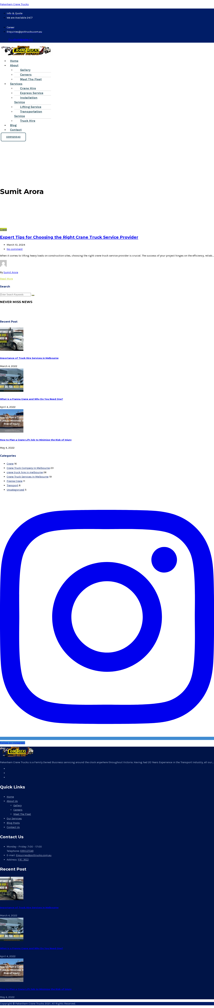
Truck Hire (27, 121)
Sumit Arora (11, 272)
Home (14, 61)
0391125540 (26, 850)
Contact (16, 130)
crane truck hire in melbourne (25, 472)
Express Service (31, 93)
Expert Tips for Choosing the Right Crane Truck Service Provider (69, 237)
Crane (3, 229)
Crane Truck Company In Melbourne (28, 468)
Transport (12, 485)
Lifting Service (30, 107)
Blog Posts (13, 822)
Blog (13, 125)
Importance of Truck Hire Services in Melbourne (29, 358)
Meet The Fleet (31, 79)
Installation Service (25, 100)
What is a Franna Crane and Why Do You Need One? (31, 399)
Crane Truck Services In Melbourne (27, 476)
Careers (26, 74)
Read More (6, 278)
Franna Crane (14, 481)
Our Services (14, 818)
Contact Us (13, 827)
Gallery (25, 70)
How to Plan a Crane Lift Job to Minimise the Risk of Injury (36, 439)
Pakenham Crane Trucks (14, 4)
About (14, 65)
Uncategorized (15, 489)
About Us (12, 801)
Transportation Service (28, 114)
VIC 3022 (23, 859)
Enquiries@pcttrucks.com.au (33, 855)
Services (16, 84)
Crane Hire (28, 88)
